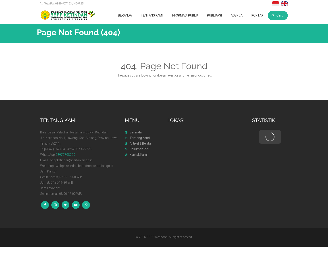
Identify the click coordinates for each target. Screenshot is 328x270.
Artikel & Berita (140, 143)
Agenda (237, 15)
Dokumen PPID (140, 149)
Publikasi (214, 15)
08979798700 (65, 154)
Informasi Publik (185, 15)
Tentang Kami (152, 15)
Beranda (125, 15)
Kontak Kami (138, 154)
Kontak (257, 15)
